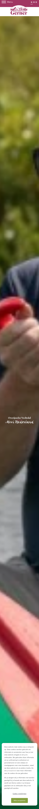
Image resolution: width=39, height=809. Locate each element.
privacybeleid (11, 770)
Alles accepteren (19, 800)
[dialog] (19, 774)
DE (36, 2)
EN (34, 2)
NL (31, 2)
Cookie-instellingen (19, 794)
